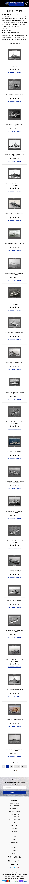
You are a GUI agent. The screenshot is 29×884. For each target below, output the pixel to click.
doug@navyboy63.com (15, 861)
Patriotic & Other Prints (14, 811)
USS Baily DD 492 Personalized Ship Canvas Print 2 (14, 690)
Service (14, 836)
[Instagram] (18, 867)
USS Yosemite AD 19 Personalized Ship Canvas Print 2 (14, 244)
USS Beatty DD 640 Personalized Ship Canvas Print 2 (14, 749)
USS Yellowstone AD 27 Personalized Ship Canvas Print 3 (14, 274)
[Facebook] (11, 867)
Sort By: (10, 43)
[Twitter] (14, 867)
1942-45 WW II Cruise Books (14, 817)
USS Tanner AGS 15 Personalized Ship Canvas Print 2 (14, 631)
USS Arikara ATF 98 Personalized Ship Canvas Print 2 (14, 720)
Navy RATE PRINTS (14, 806)
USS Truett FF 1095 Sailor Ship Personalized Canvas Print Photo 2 (14, 452)
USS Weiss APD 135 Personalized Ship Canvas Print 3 (14, 333)
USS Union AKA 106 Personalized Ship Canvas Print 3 (14, 422)
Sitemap (14, 850)
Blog (14, 839)
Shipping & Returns (14, 847)
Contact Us (14, 831)
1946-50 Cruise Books (14, 819)
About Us (14, 828)
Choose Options (14, 72)
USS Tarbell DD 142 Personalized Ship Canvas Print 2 (14, 601)
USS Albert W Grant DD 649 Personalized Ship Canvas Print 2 (14, 214)
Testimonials (14, 834)
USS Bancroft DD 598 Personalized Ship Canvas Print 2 (14, 660)
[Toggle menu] (2, 3)
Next (14, 770)
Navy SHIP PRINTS (14, 803)
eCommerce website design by (12, 878)
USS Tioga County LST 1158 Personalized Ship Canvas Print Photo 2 (14, 482)
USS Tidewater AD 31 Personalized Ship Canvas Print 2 (14, 541)
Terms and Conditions (15, 845)
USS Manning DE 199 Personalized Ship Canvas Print (14, 155)
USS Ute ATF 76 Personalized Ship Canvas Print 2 (14, 393)
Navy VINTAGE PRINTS (15, 808)
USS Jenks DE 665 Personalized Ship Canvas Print (14, 95)
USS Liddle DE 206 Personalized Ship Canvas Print (14, 125)
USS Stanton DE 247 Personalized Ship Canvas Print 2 (14, 184)
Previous (14, 762)
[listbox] (19, 43)
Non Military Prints (14, 814)
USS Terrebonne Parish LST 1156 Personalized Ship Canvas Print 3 (14, 571)
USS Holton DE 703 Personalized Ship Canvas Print (14, 65)
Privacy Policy (14, 842)
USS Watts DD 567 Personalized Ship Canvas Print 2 (14, 363)
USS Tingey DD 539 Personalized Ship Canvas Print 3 (14, 511)
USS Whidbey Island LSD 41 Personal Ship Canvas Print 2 (14, 303)
